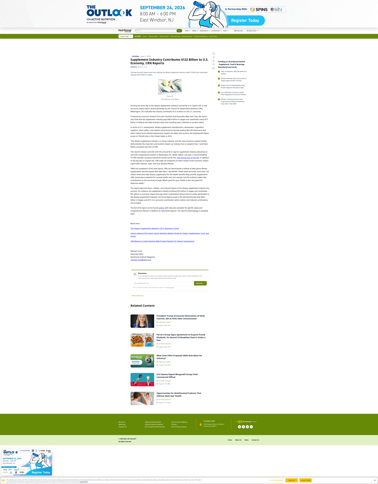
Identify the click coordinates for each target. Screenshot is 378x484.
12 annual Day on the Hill (187, 158)
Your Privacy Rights (276, 480)
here (132, 213)
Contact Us (123, 427)
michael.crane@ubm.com (141, 260)
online (161, 208)
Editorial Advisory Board (154, 424)
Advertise (122, 424)
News (187, 31)
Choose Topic (124, 36)
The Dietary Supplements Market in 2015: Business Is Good (155, 228)
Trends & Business (137, 296)
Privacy (174, 424)
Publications (204, 31)
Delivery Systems (164, 36)
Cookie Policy (83, 482)
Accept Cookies (306, 480)
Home (230, 440)
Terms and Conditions (179, 422)
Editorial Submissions (153, 422)
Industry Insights (153, 36)
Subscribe (199, 283)
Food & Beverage (175, 36)
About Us (122, 422)
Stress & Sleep (213, 36)
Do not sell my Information (155, 427)
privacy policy (170, 287)
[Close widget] (49, 451)
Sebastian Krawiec (165, 322)
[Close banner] (375, 2)
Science (145, 36)
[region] (189, 480)
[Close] (375, 480)
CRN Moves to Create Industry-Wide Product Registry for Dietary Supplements (162, 241)
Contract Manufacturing (200, 36)
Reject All (292, 480)
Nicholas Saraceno (165, 344)
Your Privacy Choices (179, 427)
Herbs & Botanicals (187, 36)
